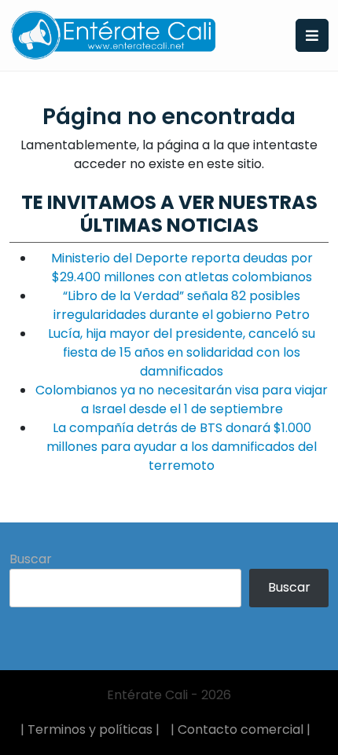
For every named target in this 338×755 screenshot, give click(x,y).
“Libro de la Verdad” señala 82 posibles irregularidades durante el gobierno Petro (181, 305)
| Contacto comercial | (240, 729)
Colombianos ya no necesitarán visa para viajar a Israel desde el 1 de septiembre (181, 399)
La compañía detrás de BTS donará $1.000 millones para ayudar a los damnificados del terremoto (181, 447)
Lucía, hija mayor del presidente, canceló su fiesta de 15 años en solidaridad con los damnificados (181, 352)
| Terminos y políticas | (90, 729)
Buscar (30, 559)
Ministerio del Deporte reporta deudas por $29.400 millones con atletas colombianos (182, 267)
